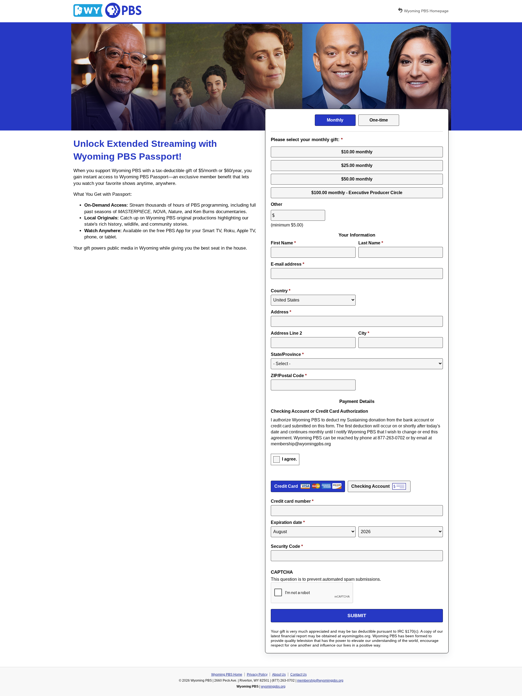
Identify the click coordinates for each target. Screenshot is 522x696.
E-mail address (287, 264)
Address (281, 312)
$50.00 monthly (356, 179)
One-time (378, 120)
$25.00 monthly (356, 165)
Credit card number (292, 501)
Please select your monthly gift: (307, 139)
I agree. (289, 459)
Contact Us (298, 674)
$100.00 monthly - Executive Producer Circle (356, 192)
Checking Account (370, 486)
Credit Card (286, 486)
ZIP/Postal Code (289, 375)
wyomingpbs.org (273, 686)
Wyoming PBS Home (226, 674)
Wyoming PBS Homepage (426, 11)
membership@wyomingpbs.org (320, 680)
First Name (283, 243)
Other (276, 204)
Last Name (370, 243)
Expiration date (288, 522)
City (363, 333)
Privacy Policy (257, 674)
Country (280, 290)
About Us (279, 674)
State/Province (287, 354)
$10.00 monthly (356, 152)
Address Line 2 (286, 333)
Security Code (287, 546)
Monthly (335, 120)
